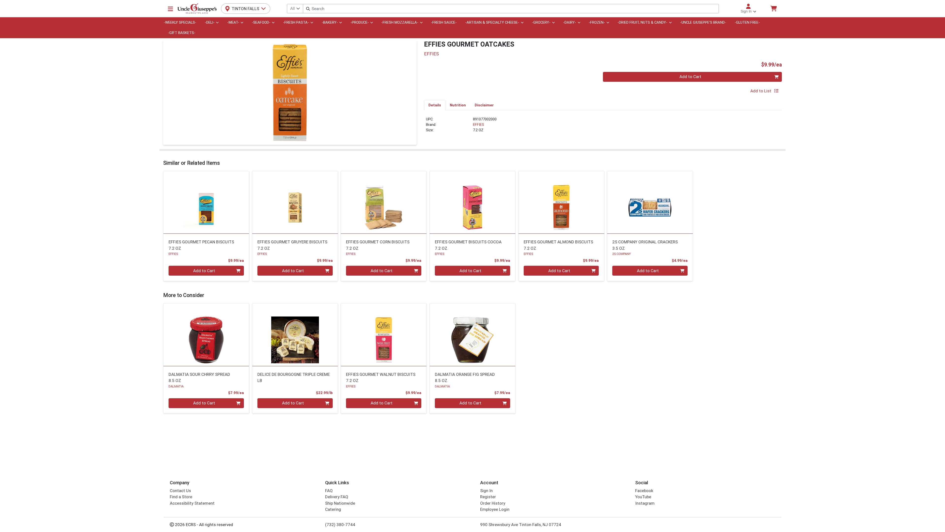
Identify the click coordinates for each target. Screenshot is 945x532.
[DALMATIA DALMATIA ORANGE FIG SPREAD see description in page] (472, 334)
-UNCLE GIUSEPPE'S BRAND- (703, 22)
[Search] (308, 9)
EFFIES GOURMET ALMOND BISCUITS (558, 244)
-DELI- (210, 22)
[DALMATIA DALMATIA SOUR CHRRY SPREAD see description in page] (206, 334)
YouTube (643, 496)
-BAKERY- (330, 22)
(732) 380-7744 (340, 524)
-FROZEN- (597, 22)
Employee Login (494, 509)
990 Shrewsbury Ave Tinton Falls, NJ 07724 (520, 524)
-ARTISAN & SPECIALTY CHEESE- (492, 22)
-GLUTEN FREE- (747, 22)
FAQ (329, 490)
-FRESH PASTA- (296, 22)
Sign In (486, 490)
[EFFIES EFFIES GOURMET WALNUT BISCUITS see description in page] (384, 334)
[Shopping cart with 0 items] (773, 8)
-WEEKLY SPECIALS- (180, 22)
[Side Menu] (170, 9)
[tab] (434, 105)
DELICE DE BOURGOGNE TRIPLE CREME (293, 377)
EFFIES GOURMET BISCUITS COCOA (468, 244)
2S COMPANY (621, 254)
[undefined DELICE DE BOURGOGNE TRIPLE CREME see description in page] (295, 334)
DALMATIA (176, 386)
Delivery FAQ (336, 496)
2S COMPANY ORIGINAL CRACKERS (645, 244)
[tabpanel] (603, 126)
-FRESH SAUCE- (444, 22)
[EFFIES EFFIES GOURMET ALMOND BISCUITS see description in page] (561, 202)
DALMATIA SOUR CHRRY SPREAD (199, 377)
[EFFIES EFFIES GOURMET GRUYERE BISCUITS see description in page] (295, 202)
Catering (333, 509)
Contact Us (180, 490)
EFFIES (478, 124)
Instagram (645, 503)
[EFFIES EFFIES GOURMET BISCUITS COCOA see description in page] (472, 202)
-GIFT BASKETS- (181, 33)
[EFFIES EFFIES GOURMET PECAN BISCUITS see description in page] (206, 202)
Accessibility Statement (192, 503)
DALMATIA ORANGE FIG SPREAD (465, 377)
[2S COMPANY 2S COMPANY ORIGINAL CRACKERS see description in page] (650, 202)
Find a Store (181, 496)
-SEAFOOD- (261, 22)
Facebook (644, 490)
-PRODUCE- (359, 22)
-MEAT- (233, 22)
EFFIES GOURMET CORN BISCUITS (378, 244)
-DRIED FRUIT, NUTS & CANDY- (642, 22)
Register (488, 496)
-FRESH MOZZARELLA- (399, 22)
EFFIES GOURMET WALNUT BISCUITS (380, 377)
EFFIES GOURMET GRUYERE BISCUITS (292, 244)
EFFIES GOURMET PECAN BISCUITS (201, 244)
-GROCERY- (541, 22)
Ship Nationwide (340, 503)
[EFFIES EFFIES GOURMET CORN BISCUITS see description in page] (384, 202)
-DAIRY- (569, 22)
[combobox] (510, 8)
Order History (492, 503)
